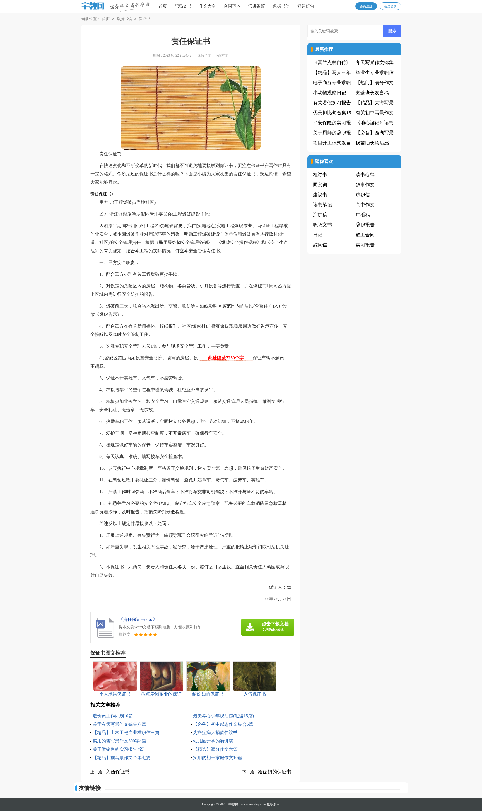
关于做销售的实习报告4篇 (118, 749)
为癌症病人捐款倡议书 (215, 732)
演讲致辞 (256, 6)
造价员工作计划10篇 (113, 715)
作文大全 (207, 6)
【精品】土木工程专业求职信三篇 (126, 732)
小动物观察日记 (329, 92)
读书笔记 (322, 204)
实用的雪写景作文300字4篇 (119, 741)
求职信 (363, 194)
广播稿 (363, 214)
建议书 (320, 194)
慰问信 (320, 245)
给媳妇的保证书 (274, 771)
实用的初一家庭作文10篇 (217, 757)
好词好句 (305, 6)
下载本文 (221, 55)
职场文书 (183, 6)
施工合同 (365, 235)
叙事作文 (365, 184)
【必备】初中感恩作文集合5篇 (223, 724)
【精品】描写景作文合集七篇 (122, 757)
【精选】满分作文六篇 (215, 749)
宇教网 (233, 804)
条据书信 (281, 6)
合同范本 (232, 6)
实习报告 (365, 245)
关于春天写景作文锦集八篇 (119, 724)
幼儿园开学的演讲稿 (213, 741)
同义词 (320, 184)
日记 (317, 235)
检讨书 (320, 174)
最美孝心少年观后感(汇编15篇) (223, 715)
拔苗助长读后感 (372, 143)
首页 (162, 6)
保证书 (144, 19)
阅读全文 (204, 55)
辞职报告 (365, 224)
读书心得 (365, 174)
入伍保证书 (118, 771)
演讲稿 (320, 214)
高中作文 (365, 204)
